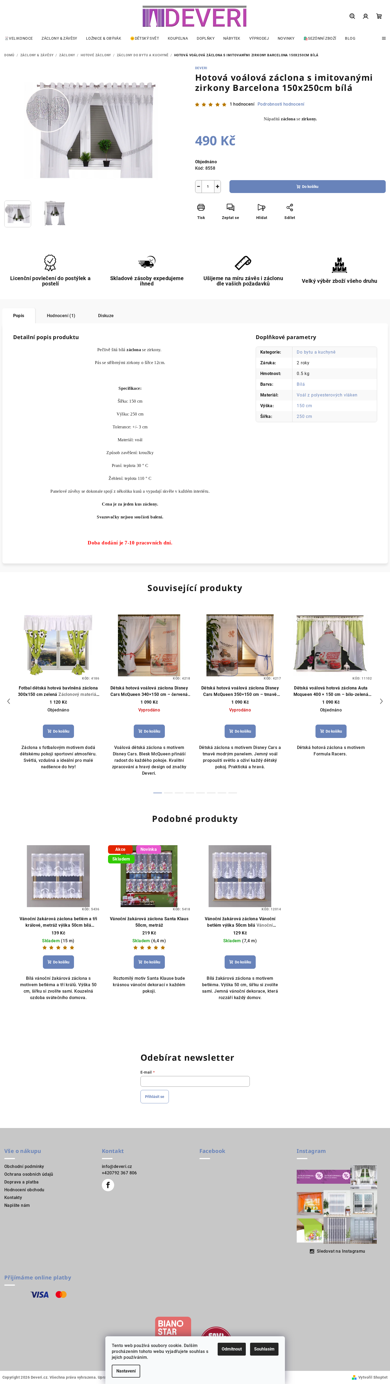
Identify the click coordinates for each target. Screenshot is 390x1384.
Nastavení (126, 1371)
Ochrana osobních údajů (28, 1174)
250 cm (304, 416)
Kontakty (13, 1197)
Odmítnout (232, 1349)
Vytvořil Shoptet (373, 1377)
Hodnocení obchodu (24, 1189)
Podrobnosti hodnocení (281, 104)
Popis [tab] (18, 315)
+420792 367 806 (119, 1172)
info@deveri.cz (117, 1166)
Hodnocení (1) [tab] (61, 315)
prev (8, 701)
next (381, 701)
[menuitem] (18, 38)
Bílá (301, 384)
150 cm (304, 405)
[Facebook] (108, 1185)
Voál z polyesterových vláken (327, 395)
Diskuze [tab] (106, 315)
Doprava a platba (21, 1182)
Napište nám (17, 1205)
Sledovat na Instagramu (341, 1251)
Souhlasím (264, 1349)
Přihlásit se (154, 1096)
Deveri (201, 68)
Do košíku (310, 186)
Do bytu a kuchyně (316, 352)
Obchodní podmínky (24, 1166)
